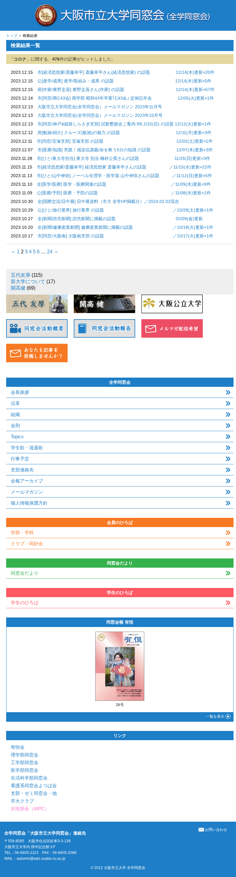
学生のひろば (24, 602)
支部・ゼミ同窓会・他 (34, 793)
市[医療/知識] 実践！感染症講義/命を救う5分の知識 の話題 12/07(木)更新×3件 (125, 149)
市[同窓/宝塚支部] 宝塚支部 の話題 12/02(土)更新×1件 (125, 141)
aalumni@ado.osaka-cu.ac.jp (41, 858)
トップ (11, 36)
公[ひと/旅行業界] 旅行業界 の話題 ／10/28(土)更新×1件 (125, 210)
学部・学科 (22, 532)
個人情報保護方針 (29, 503)
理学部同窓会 (24, 754)
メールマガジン (27, 491)
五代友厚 (20, 275)
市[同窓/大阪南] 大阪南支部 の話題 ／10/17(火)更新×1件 (125, 235)
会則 (15, 425)
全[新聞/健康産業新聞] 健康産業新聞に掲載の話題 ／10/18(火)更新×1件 (125, 227)
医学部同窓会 (24, 770)
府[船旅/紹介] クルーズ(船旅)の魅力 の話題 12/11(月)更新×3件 (124, 132)
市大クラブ (22, 801)
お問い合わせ (216, 829)
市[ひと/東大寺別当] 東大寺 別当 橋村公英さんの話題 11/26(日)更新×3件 (123, 158)
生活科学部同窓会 (29, 777)
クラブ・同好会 (27, 543)
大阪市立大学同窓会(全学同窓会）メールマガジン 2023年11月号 (99, 106)
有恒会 (18, 747)
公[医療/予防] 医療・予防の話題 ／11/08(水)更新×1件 (124, 192)
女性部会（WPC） (30, 808)
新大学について (28, 281)
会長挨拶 (20, 392)
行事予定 (20, 458)
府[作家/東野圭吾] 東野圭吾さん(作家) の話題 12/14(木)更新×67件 (125, 89)
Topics (17, 436)
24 (50, 251)
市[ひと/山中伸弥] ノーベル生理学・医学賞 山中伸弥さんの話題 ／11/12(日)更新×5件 (124, 175)
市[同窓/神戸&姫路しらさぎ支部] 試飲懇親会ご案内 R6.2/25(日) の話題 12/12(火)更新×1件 (124, 123)
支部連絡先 (22, 469)
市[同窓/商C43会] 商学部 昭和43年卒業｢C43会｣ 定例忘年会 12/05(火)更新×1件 (125, 98)
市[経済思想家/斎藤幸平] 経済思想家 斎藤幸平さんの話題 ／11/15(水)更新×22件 (124, 167)
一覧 (215, 716)
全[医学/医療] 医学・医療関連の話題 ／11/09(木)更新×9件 (124, 184)
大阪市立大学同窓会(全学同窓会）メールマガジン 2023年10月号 (100, 115)
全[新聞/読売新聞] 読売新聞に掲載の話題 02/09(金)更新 (120, 218)
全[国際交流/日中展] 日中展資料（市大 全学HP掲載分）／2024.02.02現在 (108, 201)
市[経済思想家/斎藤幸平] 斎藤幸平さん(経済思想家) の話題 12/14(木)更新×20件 (125, 72)
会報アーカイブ (27, 480)
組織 (15, 414)
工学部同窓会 (24, 762)
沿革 (15, 403)
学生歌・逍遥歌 (27, 447)
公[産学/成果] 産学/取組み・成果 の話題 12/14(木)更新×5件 (124, 80)
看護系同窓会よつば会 (34, 785)
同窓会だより (24, 573)
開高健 (18, 288)
